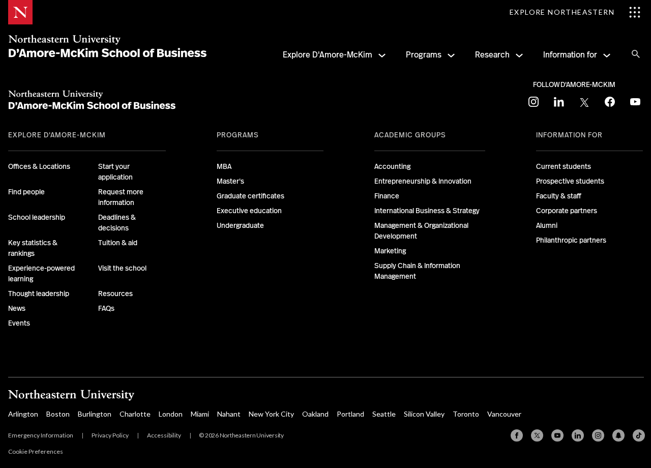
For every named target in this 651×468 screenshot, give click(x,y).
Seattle (384, 413)
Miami (200, 413)
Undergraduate (240, 225)
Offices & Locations (39, 166)
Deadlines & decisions (117, 222)
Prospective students (570, 181)
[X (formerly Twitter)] (537, 435)
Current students (563, 166)
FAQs (106, 308)
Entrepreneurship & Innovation (422, 181)
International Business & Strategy (427, 211)
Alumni (546, 225)
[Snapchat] (618, 435)
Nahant (229, 413)
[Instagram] (598, 435)
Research (492, 55)
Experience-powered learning (41, 273)
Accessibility (164, 435)
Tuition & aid (117, 243)
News (16, 308)
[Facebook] (517, 435)
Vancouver (504, 413)
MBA (224, 166)
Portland (350, 413)
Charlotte (135, 413)
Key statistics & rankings (32, 248)
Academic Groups (410, 135)
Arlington (23, 413)
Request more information (120, 197)
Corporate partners (566, 211)
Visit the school (122, 268)
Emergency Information (40, 435)
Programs (423, 55)
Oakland (315, 413)
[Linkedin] (578, 435)
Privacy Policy (110, 435)
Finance (386, 196)
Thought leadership (38, 293)
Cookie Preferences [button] (35, 451)
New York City (271, 413)
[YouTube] (557, 435)
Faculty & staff (558, 196)
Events (19, 323)
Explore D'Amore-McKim (327, 55)
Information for (570, 55)
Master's (230, 181)
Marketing (390, 251)
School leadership (36, 217)
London (171, 413)
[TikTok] (639, 435)
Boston (58, 413)
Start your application (115, 171)
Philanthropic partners (571, 240)
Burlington (94, 413)
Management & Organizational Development (421, 230)
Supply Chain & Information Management (417, 270)
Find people (26, 192)
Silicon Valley (424, 413)
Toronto (466, 413)
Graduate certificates (250, 196)
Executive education (249, 211)
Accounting (392, 166)
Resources (115, 293)
